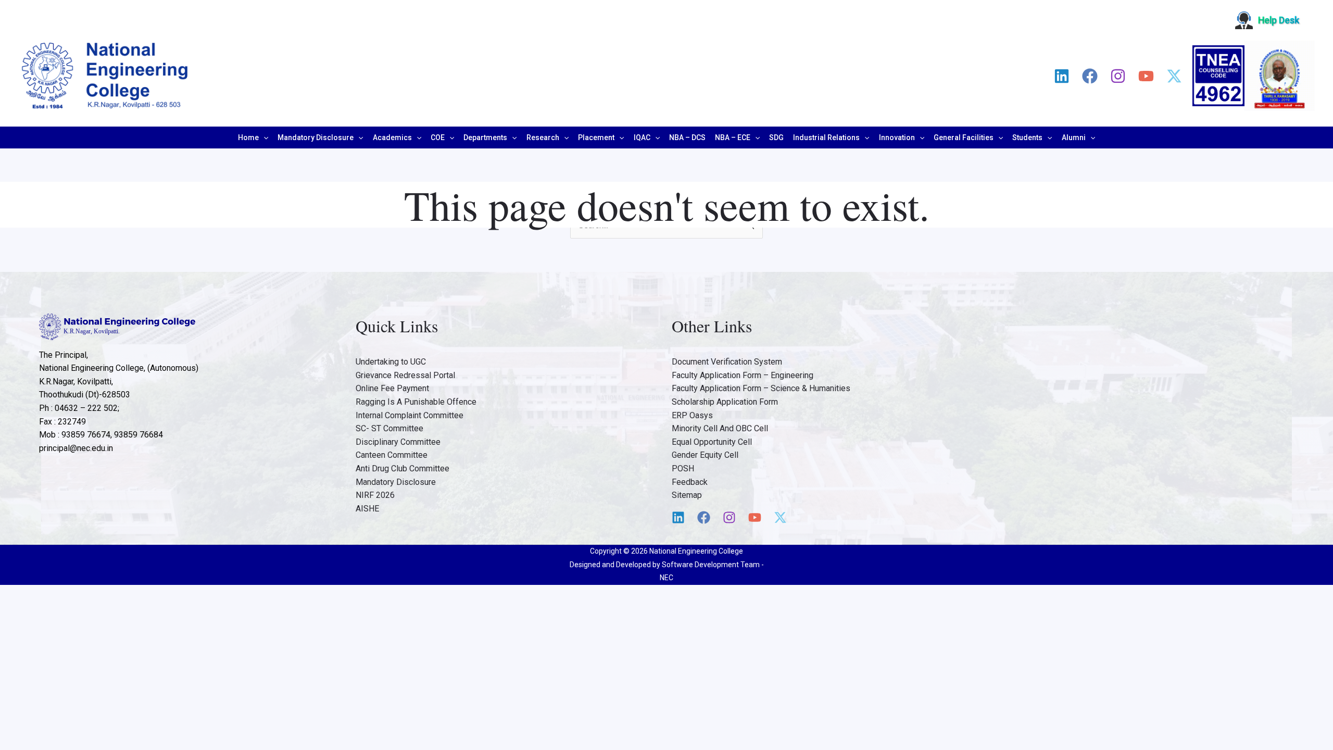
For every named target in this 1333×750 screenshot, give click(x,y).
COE (438, 137)
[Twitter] (1174, 76)
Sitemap (687, 495)
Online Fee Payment (392, 388)
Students (1027, 137)
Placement (596, 137)
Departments (485, 137)
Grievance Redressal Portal (405, 375)
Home (248, 137)
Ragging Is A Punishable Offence (416, 402)
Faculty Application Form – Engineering (742, 375)
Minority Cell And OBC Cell (720, 428)
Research (542, 137)
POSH (683, 468)
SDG (776, 137)
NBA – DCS (687, 137)
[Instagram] (1118, 76)
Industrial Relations (826, 137)
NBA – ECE (732, 137)
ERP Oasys (692, 415)
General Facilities (964, 137)
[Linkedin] (1062, 76)
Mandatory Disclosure (316, 137)
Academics (392, 137)
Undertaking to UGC (391, 362)
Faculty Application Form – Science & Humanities (761, 388)
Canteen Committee (391, 455)
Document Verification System (727, 362)
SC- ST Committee (389, 428)
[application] (263, 137)
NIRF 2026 (375, 495)
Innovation (897, 137)
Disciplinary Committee (398, 442)
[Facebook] (1090, 76)
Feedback (690, 482)
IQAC (642, 137)
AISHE (367, 509)
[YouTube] (1146, 76)
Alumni (1074, 137)
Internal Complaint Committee (409, 415)
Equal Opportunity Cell (712, 442)
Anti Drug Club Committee (402, 468)
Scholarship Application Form (725, 402)
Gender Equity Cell (705, 455)
